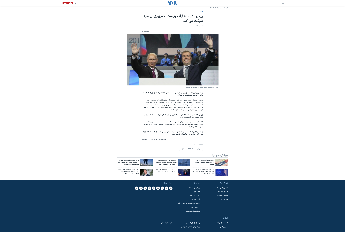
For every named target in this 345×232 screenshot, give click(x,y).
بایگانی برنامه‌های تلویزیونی (190, 227)
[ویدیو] (76, 3)
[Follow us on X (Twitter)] (162, 188)
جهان (201, 11)
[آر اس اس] (145, 188)
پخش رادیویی (195, 207)
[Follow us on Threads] (149, 188)
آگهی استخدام (195, 199)
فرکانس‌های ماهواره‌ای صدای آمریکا (188, 203)
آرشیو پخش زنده (222, 227)
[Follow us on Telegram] (166, 188)
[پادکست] (141, 188)
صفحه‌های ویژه (222, 223)
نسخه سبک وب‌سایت (193, 211)
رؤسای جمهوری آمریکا (192, 223)
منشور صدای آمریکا (221, 191)
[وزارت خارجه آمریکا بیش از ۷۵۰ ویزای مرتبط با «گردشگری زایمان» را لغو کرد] (221, 162)
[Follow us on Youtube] (158, 188)
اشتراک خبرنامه (195, 195)
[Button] (145, 31)
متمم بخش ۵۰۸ (222, 187)
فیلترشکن (197, 191)
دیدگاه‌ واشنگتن (166, 223)
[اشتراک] (136, 188)
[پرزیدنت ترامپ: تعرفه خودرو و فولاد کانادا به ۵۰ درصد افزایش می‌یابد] (184, 172)
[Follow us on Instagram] (153, 188)
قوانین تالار (224, 199)
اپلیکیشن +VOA (194, 187)
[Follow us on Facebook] (170, 188)
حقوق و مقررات (222, 195)
